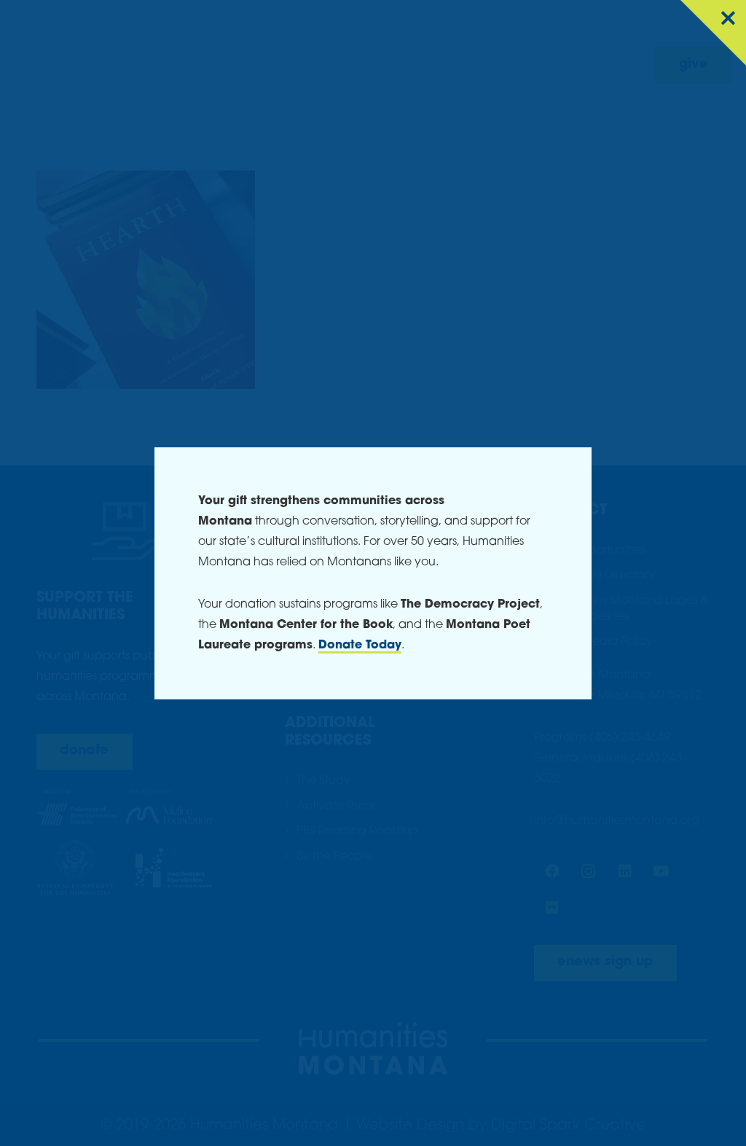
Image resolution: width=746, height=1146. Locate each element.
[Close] (713, 33)
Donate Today (359, 645)
